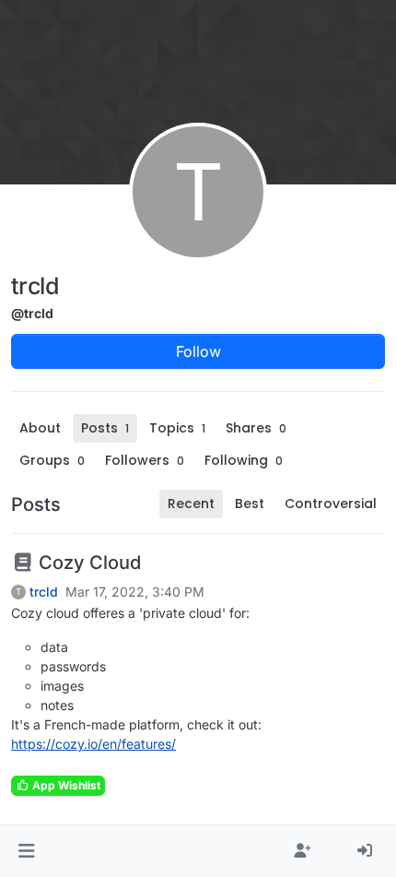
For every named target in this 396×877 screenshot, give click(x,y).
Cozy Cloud (87, 562)
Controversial (331, 503)
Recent (191, 503)
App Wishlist (64, 785)
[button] (26, 851)
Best (249, 503)
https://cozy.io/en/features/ (93, 744)
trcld (43, 592)
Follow (198, 351)
